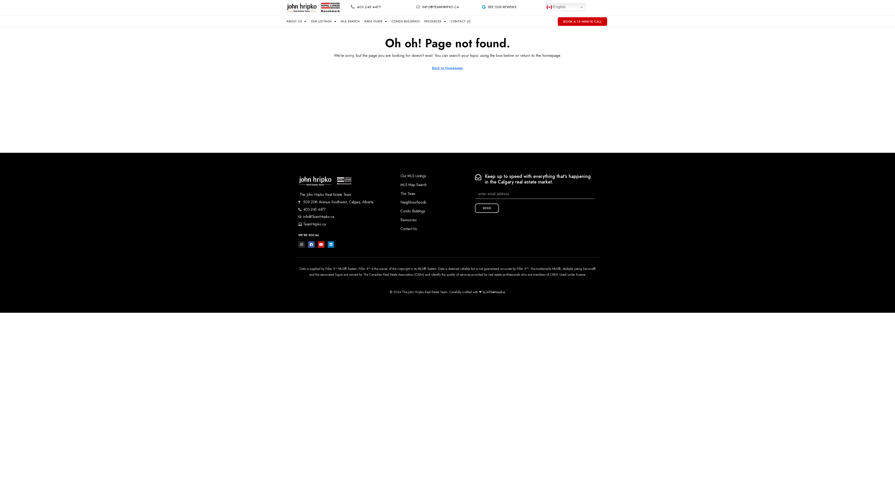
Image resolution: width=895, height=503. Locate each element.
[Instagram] (301, 244)
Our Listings (321, 21)
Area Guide (373, 21)
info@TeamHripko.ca (440, 7)
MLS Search (350, 21)
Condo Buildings (406, 21)
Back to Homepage (447, 68)
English (559, 7)
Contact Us (461, 21)
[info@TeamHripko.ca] (418, 7)
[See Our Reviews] (484, 7)
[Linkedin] (331, 244)
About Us (294, 21)
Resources (433, 21)
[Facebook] (311, 244)
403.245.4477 (369, 7)
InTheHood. (495, 292)
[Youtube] (321, 244)
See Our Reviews (502, 7)
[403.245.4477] (353, 7)
